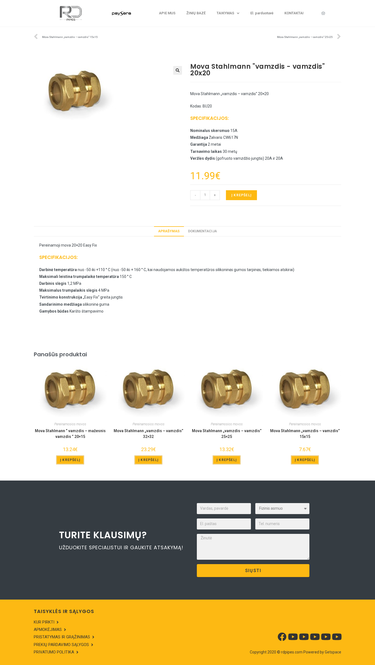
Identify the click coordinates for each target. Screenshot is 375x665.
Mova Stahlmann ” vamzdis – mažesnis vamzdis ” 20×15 (70, 434)
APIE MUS (167, 13)
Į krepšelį (241, 195)
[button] (46, 622)
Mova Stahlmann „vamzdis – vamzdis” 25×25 (227, 434)
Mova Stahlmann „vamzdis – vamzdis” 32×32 (148, 434)
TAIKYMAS (225, 13)
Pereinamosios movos (70, 424)
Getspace (333, 652)
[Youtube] (293, 636)
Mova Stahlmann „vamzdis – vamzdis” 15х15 (305, 434)
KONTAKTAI (294, 13)
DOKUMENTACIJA (202, 231)
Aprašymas (169, 231)
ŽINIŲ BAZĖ (196, 13)
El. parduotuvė (261, 13)
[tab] (169, 231)
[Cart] (323, 13)
